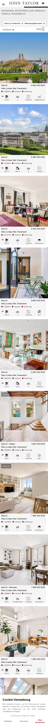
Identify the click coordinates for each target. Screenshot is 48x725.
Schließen (8, 721)
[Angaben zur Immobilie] (2, 96)
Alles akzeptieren (40, 721)
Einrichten (24, 721)
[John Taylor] (24, 3)
